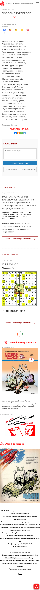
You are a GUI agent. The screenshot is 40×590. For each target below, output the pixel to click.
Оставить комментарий (20, 163)
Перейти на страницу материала (18, 239)
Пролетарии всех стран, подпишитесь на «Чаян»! (19, 3)
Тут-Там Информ (8, 187)
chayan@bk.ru (33, 555)
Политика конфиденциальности (20, 569)
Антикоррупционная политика (20, 552)
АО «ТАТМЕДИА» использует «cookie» (18, 558)
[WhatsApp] (21, 133)
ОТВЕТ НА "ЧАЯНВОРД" (10, 254)
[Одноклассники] (18, 133)
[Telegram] (24, 133)
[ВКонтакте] (15, 133)
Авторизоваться (11, 169)
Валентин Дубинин (10, 17)
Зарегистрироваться (29, 169)
